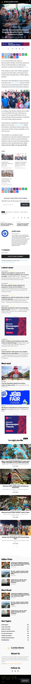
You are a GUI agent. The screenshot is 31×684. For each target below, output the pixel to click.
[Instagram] (15, 671)
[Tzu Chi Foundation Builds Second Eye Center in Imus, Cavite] (15, 373)
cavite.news (11, 37)
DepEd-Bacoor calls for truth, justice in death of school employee (19, 581)
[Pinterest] (19, 48)
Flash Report (4, 271)
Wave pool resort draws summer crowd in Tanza (15, 512)
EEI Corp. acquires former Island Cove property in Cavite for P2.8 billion (19, 572)
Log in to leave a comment (15, 256)
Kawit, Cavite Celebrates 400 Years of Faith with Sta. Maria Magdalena (7, 224)
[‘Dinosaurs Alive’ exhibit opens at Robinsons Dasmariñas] (15, 476)
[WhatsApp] (22, 48)
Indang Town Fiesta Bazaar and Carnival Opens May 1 (15, 537)
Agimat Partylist (9, 212)
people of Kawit (18, 125)
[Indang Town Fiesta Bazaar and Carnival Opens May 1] (15, 527)
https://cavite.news (15, 233)
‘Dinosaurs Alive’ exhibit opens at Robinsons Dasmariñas (15, 486)
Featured (3, 381)
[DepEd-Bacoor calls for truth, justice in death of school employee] (5, 582)
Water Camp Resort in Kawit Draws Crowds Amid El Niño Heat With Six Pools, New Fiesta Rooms (15, 462)
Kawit (25, 67)
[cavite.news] (6, 37)
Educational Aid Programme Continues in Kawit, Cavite (7, 164)
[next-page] (17, 547)
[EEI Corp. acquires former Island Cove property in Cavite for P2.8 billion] (5, 573)
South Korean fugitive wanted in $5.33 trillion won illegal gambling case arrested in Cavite (15, 274)
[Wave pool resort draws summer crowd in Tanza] (15, 503)
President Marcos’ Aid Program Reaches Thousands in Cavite (6, 180)
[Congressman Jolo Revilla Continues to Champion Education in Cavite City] (21, 156)
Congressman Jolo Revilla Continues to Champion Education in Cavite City (21, 164)
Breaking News (5, 295)
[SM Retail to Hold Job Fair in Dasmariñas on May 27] (15, 397)
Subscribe (25, 204)
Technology (4, 339)
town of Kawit (15, 82)
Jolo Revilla (4, 213)
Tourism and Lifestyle (6, 23)
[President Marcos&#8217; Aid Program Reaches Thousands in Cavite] (7, 173)
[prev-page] (13, 547)
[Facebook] (12, 48)
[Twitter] (16, 48)
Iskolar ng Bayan (23, 212)
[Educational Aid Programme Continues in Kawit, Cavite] (7, 156)
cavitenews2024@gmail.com (14, 663)
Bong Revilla (16, 212)
